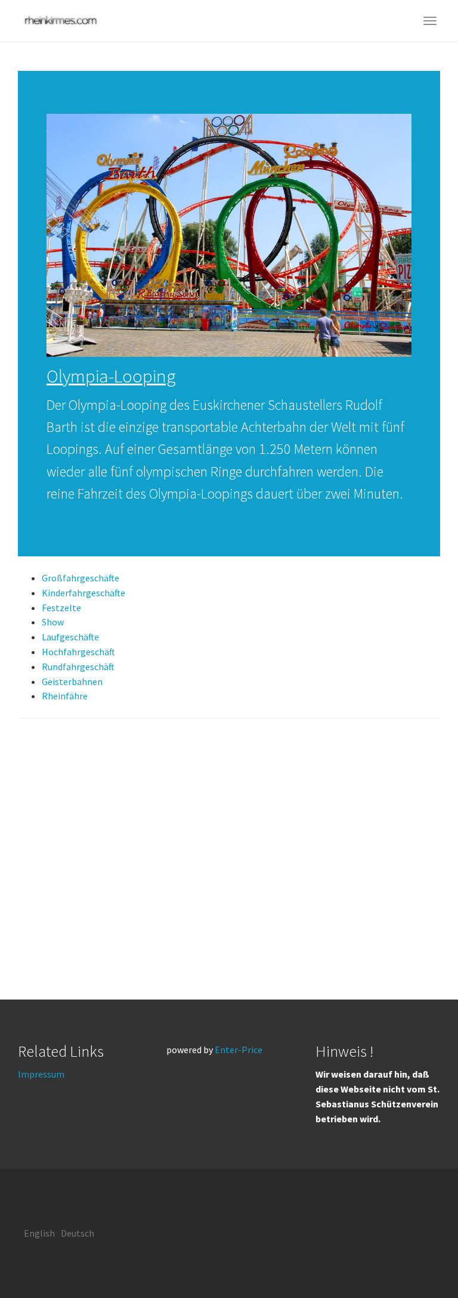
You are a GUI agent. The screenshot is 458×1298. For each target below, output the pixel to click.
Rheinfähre (65, 696)
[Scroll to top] (420, 1260)
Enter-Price (238, 1050)
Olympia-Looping (111, 376)
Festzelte (61, 608)
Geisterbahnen (72, 681)
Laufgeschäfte (70, 637)
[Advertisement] (229, 859)
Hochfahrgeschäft (78, 652)
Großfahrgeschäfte (80, 578)
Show (53, 622)
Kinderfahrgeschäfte (83, 593)
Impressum (41, 1074)
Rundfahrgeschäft (78, 667)
